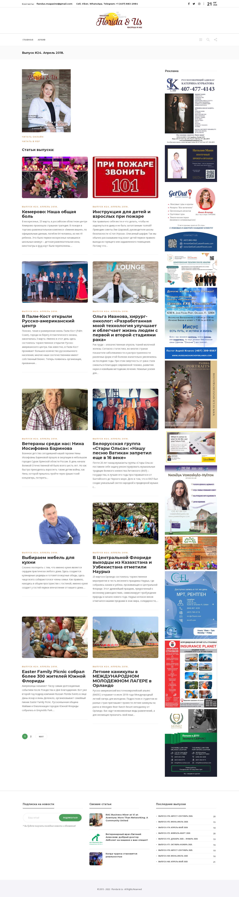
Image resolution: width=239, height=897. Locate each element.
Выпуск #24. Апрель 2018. (40, 207)
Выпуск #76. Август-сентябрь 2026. (175, 816)
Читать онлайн (33, 137)
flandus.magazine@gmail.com (54, 3)
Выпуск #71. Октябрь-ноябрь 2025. (175, 844)
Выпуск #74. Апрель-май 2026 (173, 827)
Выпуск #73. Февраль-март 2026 (174, 833)
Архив (41, 40)
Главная (28, 40)
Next (41, 736)
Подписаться (70, 817)
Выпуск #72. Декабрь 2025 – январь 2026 (178, 839)
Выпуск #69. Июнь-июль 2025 (173, 856)
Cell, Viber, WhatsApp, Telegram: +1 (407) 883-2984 (107, 3)
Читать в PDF (31, 141)
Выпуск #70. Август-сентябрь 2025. (175, 850)
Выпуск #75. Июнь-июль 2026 (173, 821)
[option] (119, 841)
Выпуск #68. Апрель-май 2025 (173, 861)
